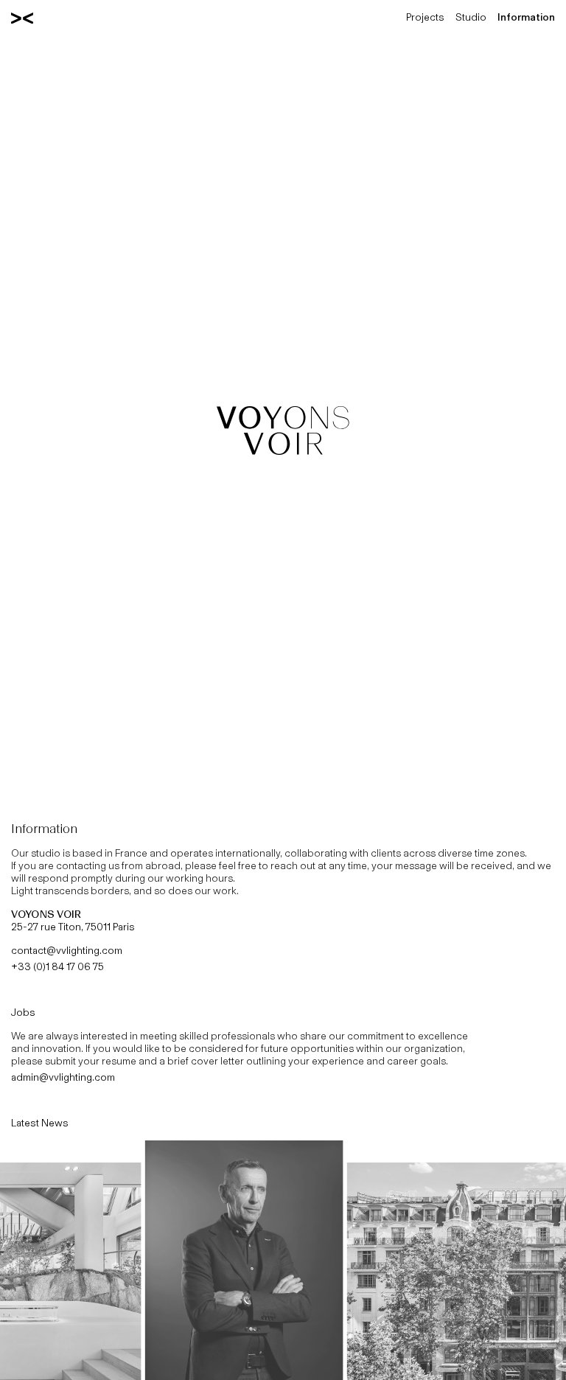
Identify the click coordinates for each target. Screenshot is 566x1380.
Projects (425, 17)
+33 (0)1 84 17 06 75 (57, 967)
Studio (470, 17)
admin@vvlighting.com (63, 1077)
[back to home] (22, 17)
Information (526, 17)
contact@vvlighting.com (66, 950)
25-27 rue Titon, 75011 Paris (73, 920)
